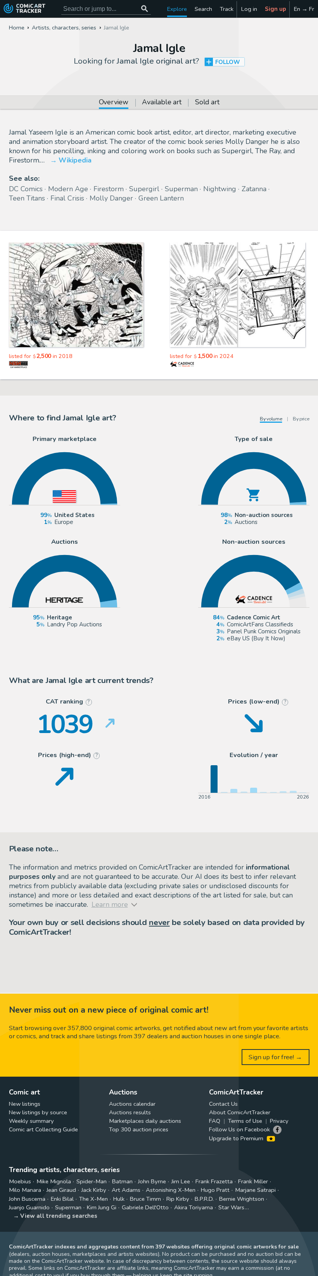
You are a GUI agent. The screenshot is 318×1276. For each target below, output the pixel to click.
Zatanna (254, 189)
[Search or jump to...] (144, 8)
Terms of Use (245, 1121)
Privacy (279, 1121)
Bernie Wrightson (241, 1199)
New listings (24, 1104)
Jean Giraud (61, 1190)
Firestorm (108, 189)
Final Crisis (67, 198)
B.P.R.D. (204, 1199)
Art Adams (126, 1190)
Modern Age (68, 189)
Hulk (118, 1199)
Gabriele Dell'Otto (145, 1207)
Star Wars (231, 1207)
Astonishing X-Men (170, 1190)
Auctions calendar (132, 1104)
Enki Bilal (62, 1199)
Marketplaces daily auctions (145, 1121)
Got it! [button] (81, 1257)
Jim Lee (180, 1181)
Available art (161, 103)
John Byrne (152, 1181)
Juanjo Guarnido (29, 1207)
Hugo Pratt (215, 1190)
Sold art (207, 103)
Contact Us (223, 1104)
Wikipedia (75, 160)
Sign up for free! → (275, 1057)
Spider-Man (91, 1181)
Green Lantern (161, 198)
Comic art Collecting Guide (43, 1129)
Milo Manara (25, 1190)
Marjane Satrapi (255, 1190)
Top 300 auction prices (138, 1129)
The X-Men (93, 1199)
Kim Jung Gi (101, 1207)
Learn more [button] (108, 1239)
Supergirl (144, 189)
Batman (122, 1181)
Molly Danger (111, 198)
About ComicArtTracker (239, 1112)
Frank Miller (253, 1181)
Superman (181, 189)
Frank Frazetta (214, 1181)
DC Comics (26, 189)
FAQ (214, 1121)
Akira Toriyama (193, 1207)
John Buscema (27, 1199)
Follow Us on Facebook (239, 1129)
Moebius (20, 1181)
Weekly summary (31, 1121)
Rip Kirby (177, 1199)
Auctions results (130, 1112)
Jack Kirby (93, 1190)
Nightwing (219, 189)
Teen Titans (27, 198)
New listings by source (38, 1112)
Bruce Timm (145, 1199)
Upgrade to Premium (237, 1138)
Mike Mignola (53, 1181)
